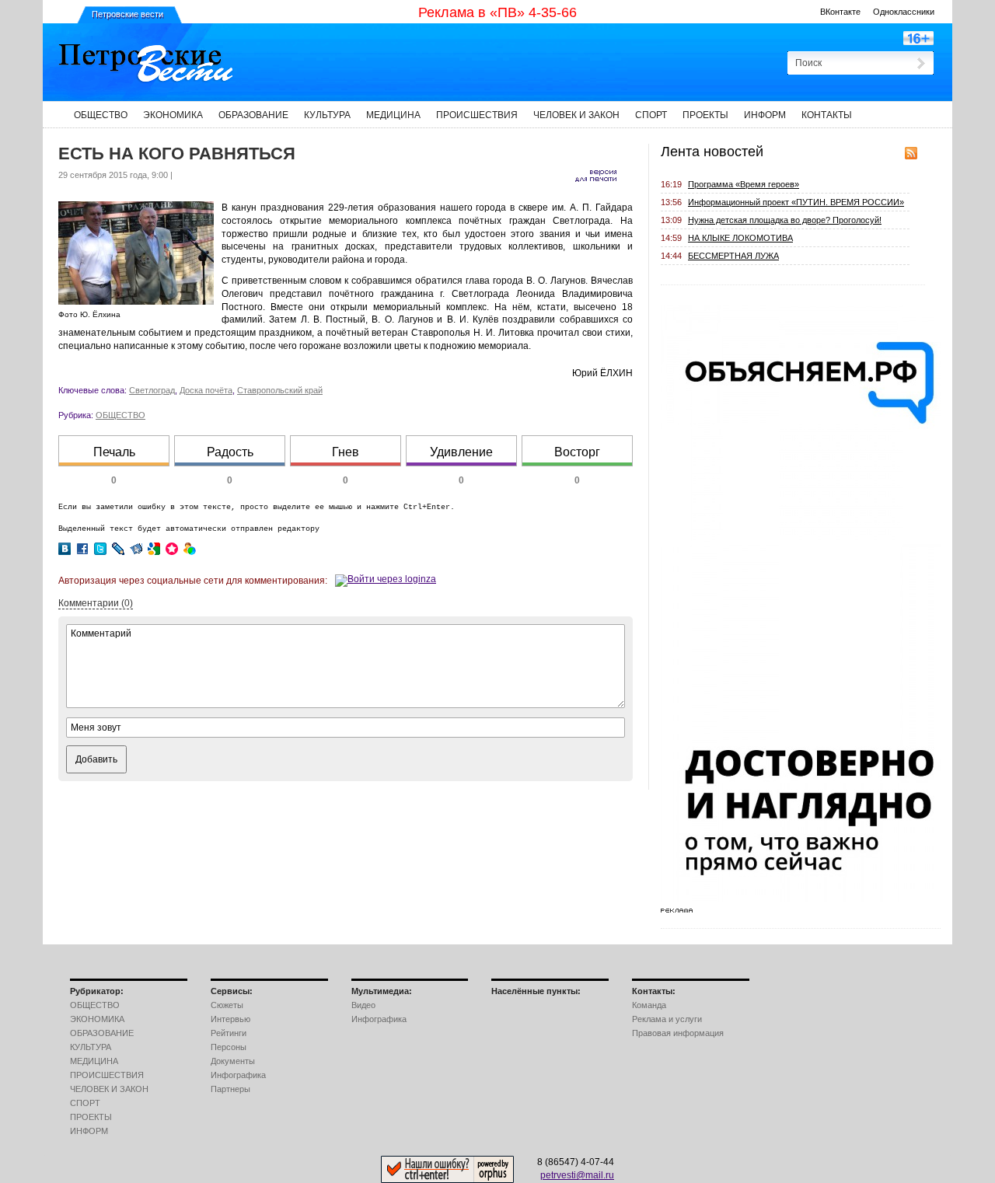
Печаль (114, 452)
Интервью (230, 1019)
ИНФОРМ (765, 115)
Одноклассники (903, 11)
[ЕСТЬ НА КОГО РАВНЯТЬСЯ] (136, 301)
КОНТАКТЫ (826, 115)
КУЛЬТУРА (327, 115)
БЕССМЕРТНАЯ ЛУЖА (733, 255)
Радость (230, 452)
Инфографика (238, 1075)
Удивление (461, 452)
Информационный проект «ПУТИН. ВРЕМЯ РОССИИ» (796, 202)
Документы (233, 1061)
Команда (649, 1005)
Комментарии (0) (95, 603)
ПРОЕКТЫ (705, 115)
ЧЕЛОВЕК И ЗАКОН (576, 115)
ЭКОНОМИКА (173, 115)
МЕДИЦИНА (393, 115)
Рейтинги (228, 1033)
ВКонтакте (840, 11)
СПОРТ (651, 115)
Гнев (345, 452)
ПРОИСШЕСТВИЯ (477, 115)
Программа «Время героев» (743, 184)
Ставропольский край (280, 390)
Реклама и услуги (667, 1019)
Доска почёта (206, 390)
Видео (363, 1005)
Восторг (577, 452)
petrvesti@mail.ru (577, 1175)
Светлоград (152, 390)
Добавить (96, 759)
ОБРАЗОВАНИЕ (253, 115)
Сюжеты (227, 1005)
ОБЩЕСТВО (100, 115)
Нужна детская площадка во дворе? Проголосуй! (785, 220)
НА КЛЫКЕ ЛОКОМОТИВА (740, 238)
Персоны (228, 1047)
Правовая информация (678, 1033)
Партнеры (230, 1089)
